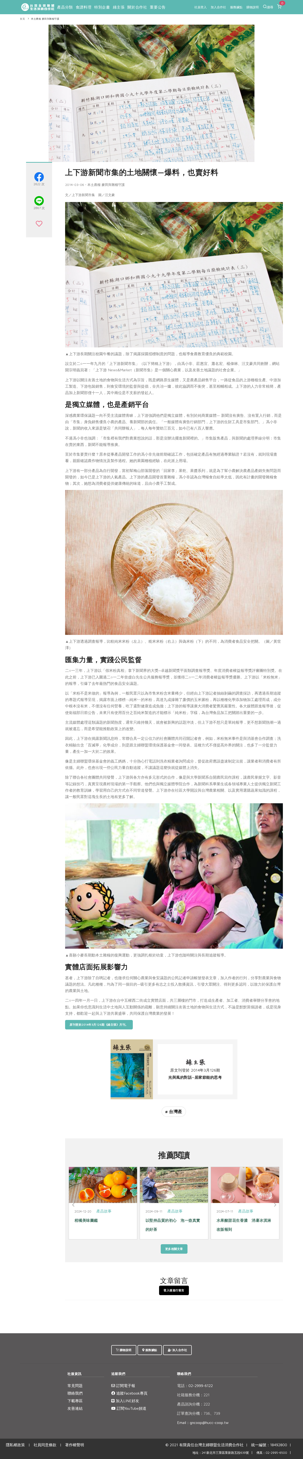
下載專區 (75, 1401)
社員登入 (200, 7)
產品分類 (65, 7)
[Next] (274, 1205)
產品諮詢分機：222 (193, 1404)
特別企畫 (102, 7)
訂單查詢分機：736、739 (198, 1413)
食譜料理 (83, 7)
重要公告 (157, 7)
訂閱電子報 (125, 1385)
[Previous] (73, 1205)
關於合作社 (137, 7)
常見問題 (75, 1385)
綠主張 (119, 7)
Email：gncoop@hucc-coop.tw (203, 1422)
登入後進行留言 (174, 1290)
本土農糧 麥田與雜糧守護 (45, 19)
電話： (182, 1385)
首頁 (22, 19)
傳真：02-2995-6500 (271, 1453)
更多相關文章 (174, 1249)
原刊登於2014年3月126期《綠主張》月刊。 (99, 1024)
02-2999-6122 (195, 1385)
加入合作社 (218, 7)
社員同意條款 (45, 1445)
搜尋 (270, 7)
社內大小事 (177, 1211)
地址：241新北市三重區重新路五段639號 (220, 1453)
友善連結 (75, 1408)
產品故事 (103, 1211)
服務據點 (236, 7)
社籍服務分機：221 (193, 1395)
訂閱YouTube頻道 (131, 1408)
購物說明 (252, 7)
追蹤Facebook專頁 (131, 1393)
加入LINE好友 (127, 1401)
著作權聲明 (74, 1445)
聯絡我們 (75, 1393)
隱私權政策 (15, 1445)
